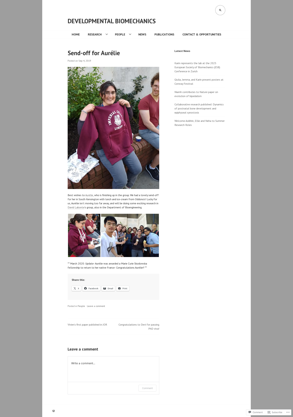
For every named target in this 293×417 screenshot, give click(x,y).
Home (76, 34)
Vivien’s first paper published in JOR (87, 324)
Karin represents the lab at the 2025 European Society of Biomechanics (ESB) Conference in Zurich (197, 67)
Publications (164, 34)
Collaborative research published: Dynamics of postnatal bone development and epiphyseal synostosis (199, 108)
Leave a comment (96, 306)
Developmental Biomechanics (112, 21)
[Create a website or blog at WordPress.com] (53, 411)
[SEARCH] (220, 10)
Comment (147, 388)
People (120, 34)
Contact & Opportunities (201, 34)
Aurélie (89, 195)
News (142, 34)
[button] (84, 235)
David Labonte (76, 207)
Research (95, 34)
